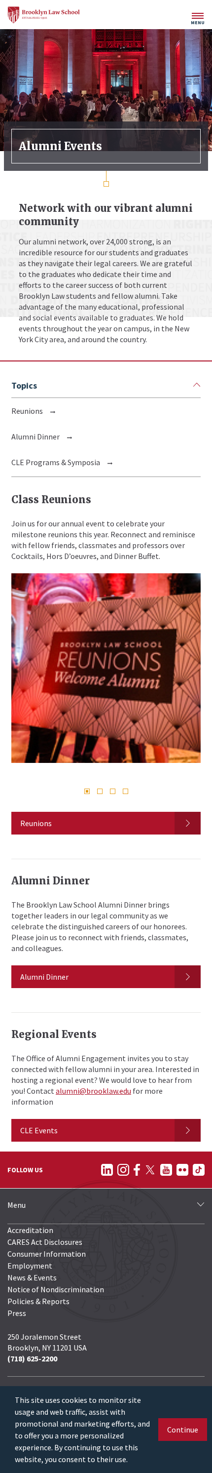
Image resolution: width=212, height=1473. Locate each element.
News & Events (32, 1277)
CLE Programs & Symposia (55, 462)
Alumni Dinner (35, 436)
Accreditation (30, 1230)
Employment (29, 1266)
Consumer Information (46, 1254)
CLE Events (39, 1130)
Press (16, 1313)
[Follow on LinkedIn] (107, 1170)
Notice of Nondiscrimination (55, 1289)
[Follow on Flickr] (182, 1170)
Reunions (27, 411)
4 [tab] (125, 791)
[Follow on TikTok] (199, 1170)
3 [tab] (112, 791)
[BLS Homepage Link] (43, 14)
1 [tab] (87, 791)
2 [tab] (100, 791)
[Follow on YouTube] (166, 1170)
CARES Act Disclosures (44, 1242)
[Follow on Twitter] (150, 1170)
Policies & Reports (38, 1301)
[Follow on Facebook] (137, 1170)
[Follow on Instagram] (123, 1170)
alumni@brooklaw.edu (93, 1091)
